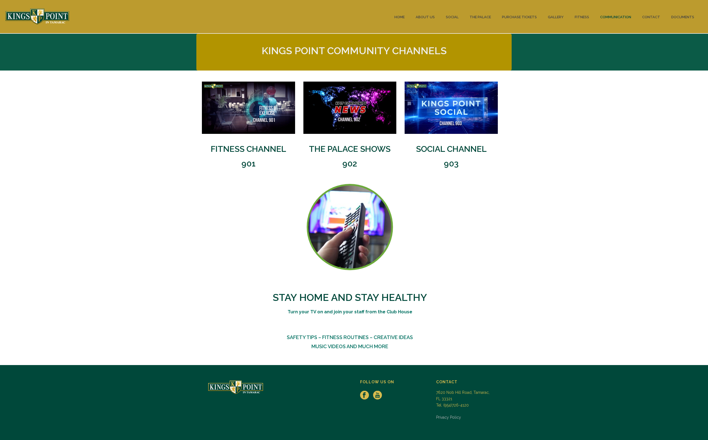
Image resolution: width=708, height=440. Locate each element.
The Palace (480, 17)
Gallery (556, 17)
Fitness (582, 17)
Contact (651, 17)
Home (399, 17)
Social (452, 17)
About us (425, 17)
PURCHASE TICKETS (519, 17)
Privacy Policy (448, 417)
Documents (682, 17)
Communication (615, 17)
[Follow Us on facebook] (364, 395)
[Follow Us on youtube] (377, 395)
